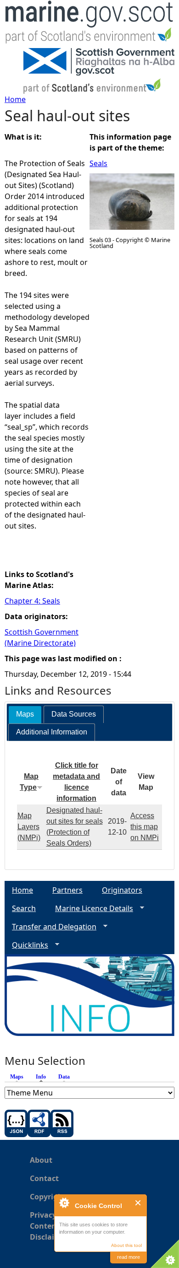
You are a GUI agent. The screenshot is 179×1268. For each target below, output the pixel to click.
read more (128, 1257)
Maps (16, 1077)
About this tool (126, 1245)
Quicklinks (26, 945)
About (41, 1160)
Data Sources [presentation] (73, 714)
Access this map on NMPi (144, 827)
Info (43, 1077)
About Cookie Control (64, 1202)
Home (15, 99)
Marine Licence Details (90, 908)
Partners (67, 890)
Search (24, 908)
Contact (44, 1178)
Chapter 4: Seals (32, 601)
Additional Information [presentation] (51, 732)
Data (64, 1077)
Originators (122, 890)
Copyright (48, 1197)
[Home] (89, 24)
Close (138, 1203)
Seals (98, 163)
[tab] (25, 714)
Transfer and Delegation (50, 927)
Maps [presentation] (25, 714)
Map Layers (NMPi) (28, 827)
